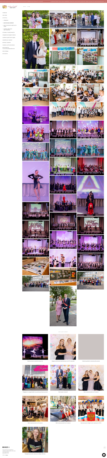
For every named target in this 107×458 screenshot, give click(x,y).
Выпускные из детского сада (10, 26)
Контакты (5, 53)
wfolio (7, 455)
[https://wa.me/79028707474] (9, 447)
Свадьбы (6, 20)
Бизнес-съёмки (6, 42)
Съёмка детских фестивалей (8, 29)
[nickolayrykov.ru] (9, 6)
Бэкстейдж (5, 51)
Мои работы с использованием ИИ (8, 48)
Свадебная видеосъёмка (9, 35)
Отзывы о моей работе (8, 32)
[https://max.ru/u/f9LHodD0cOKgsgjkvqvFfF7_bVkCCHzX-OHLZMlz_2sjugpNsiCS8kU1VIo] (7, 447)
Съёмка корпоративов (8, 45)
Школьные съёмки (9, 22)
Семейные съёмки (7, 40)
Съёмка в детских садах (8, 37)
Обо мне (4, 15)
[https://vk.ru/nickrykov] (5, 447)
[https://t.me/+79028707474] (3, 447)
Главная (4, 12)
